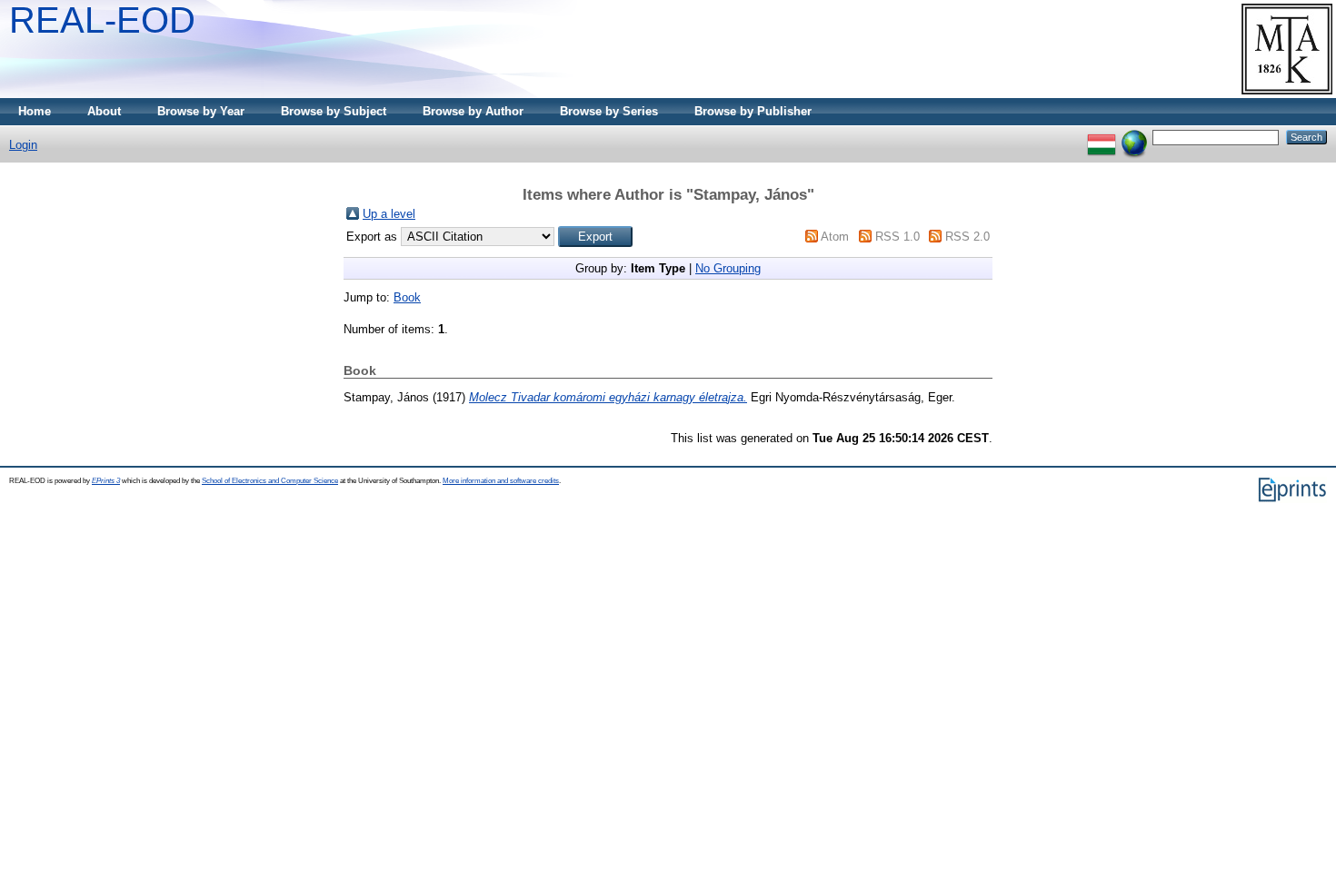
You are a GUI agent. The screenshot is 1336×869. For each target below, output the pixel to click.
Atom (835, 236)
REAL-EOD (102, 20)
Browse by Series (609, 111)
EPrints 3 (106, 481)
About (104, 111)
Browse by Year (200, 111)
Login (23, 145)
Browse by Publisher (753, 111)
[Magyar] (1101, 136)
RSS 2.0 (967, 236)
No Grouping (728, 268)
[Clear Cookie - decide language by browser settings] (1134, 136)
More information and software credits (501, 481)
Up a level (389, 214)
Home (34, 111)
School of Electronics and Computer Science (270, 481)
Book (407, 297)
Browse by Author (473, 111)
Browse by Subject (333, 111)
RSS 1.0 (897, 236)
